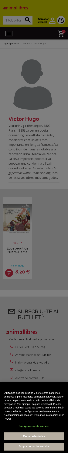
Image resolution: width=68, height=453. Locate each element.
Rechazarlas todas (34, 436)
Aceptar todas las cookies (34, 446)
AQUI (8, 418)
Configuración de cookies (34, 426)
